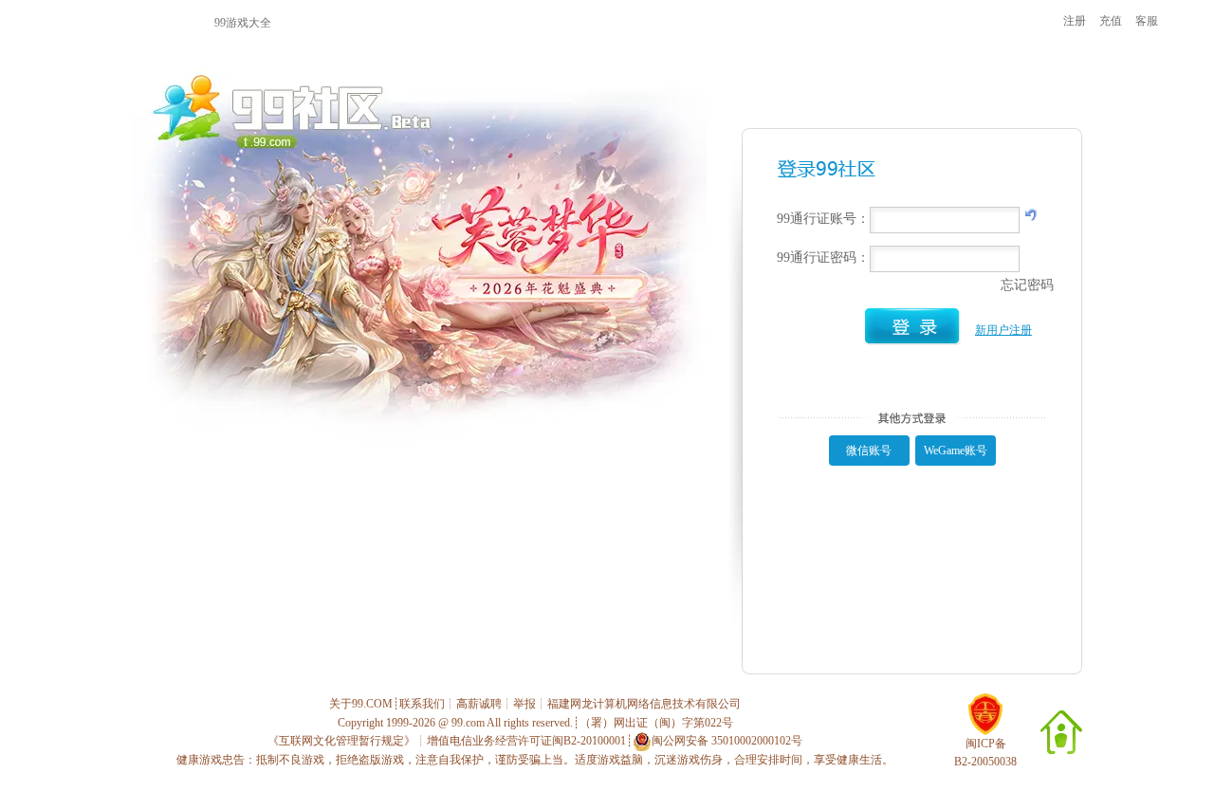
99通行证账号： (823, 219)
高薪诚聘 (479, 703)
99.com (468, 722)
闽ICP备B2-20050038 (985, 752)
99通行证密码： (823, 257)
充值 (1110, 21)
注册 (1074, 21)
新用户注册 (1003, 330)
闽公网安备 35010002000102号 (727, 740)
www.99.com (120, 21)
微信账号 (869, 450)
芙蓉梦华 (613, 21)
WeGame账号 (955, 450)
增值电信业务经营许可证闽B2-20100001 (526, 740)
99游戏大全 (242, 22)
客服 (1146, 21)
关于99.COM (361, 703)
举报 (524, 703)
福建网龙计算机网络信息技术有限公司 (644, 703)
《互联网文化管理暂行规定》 (341, 740)
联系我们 (422, 703)
